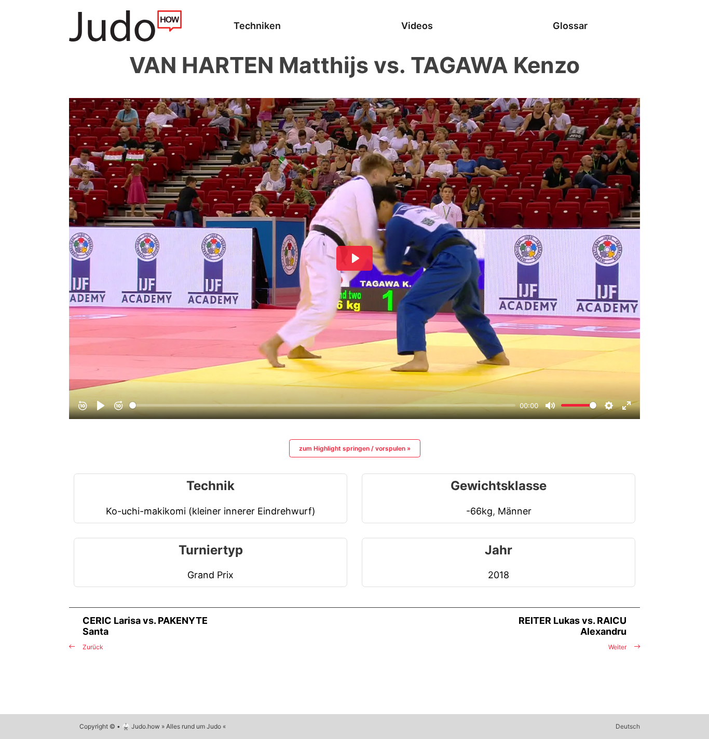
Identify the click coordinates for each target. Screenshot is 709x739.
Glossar (570, 25)
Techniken (257, 25)
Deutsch (628, 726)
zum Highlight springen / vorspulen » (355, 448)
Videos (417, 25)
